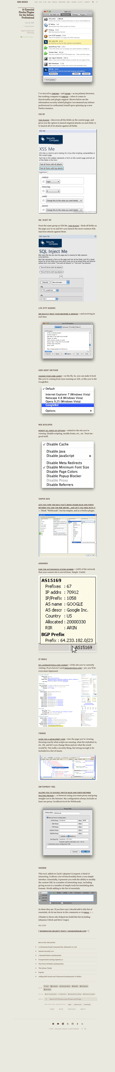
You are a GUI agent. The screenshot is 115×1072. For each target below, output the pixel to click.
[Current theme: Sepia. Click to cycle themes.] (85, 1029)
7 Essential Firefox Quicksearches (49, 955)
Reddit (76, 986)
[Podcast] (77, 1023)
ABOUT (83, 1009)
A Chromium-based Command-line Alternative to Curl (57, 947)
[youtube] (58, 1023)
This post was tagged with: (55, 1004)
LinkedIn (54, 986)
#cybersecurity (30, 31)
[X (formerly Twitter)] (67, 1023)
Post (47, 986)
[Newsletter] (53, 1023)
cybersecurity (77, 1004)
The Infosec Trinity (45, 968)
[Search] (93, 2)
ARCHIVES (72, 1009)
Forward (48, 989)
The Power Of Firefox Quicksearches (51, 964)
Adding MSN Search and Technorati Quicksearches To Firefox (59, 977)
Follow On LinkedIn (90, 994)
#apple (23, 31)
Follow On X (63, 994)
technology (87, 1004)
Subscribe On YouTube (75, 994)
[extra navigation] (97, 2)
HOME (52, 1009)
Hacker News (65, 986)
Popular (41, 972)
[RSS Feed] (82, 1023)
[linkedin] (63, 1023)
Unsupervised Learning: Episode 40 (50, 960)
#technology (30, 32)
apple (69, 1004)
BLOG (61, 1009)
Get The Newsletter (52, 994)
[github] (72, 1023)
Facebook (85, 986)
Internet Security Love (46, 951)
